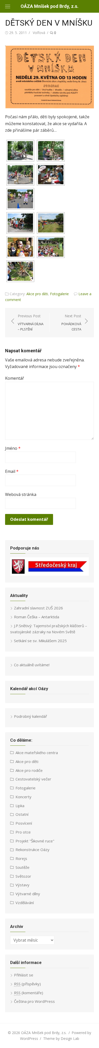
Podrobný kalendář (30, 716)
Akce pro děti (37, 293)
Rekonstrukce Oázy (32, 849)
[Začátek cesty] (20, 150)
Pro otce (23, 832)
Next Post (71, 322)
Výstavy (22, 884)
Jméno (13, 448)
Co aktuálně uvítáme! (32, 664)
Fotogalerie (59, 293)
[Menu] (8, 6)
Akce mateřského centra (36, 752)
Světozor (23, 876)
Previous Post (30, 322)
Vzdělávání (24, 902)
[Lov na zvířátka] (20, 174)
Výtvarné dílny (27, 893)
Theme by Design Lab (61, 1038)
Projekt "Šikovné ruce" (34, 840)
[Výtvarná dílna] (20, 247)
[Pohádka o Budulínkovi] (50, 247)
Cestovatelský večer (33, 778)
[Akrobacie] (20, 198)
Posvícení (23, 823)
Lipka (19, 805)
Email (12, 471)
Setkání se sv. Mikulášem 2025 (40, 640)
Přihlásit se (23, 974)
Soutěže (22, 867)
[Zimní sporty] (20, 222)
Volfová (39, 32)
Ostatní (21, 814)
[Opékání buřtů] (20, 271)
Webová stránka (20, 494)
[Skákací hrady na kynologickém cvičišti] (50, 222)
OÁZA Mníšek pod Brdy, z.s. (49, 6)
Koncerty (23, 796)
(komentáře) (28, 992)
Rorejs (21, 858)
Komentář (14, 378)
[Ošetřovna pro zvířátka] (50, 174)
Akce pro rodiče (29, 770)
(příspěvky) (27, 983)
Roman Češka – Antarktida (36, 616)
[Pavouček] (50, 150)
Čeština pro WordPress (34, 1001)
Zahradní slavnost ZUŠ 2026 (38, 607)
